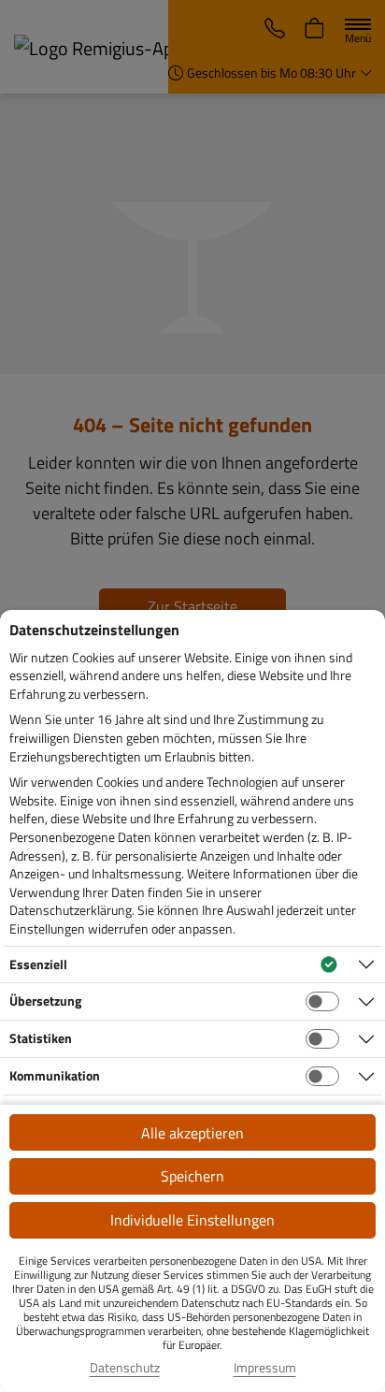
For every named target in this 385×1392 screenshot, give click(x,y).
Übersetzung (45, 1000)
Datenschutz (125, 1367)
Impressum (265, 1367)
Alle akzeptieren (192, 1133)
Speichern (192, 1176)
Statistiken (40, 1038)
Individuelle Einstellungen (192, 1220)
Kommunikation (54, 1075)
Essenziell (38, 964)
